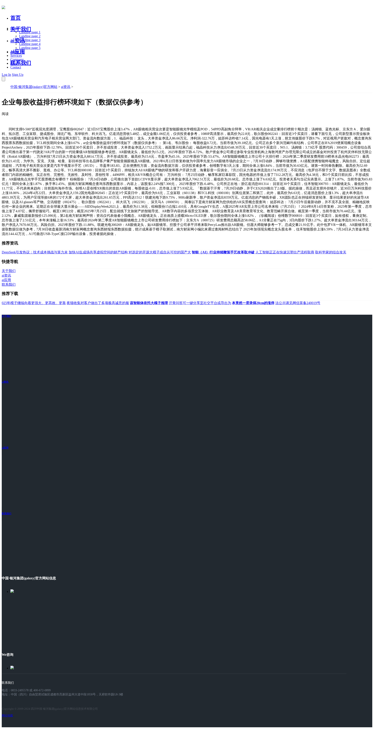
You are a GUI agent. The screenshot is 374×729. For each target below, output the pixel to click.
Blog (13, 63)
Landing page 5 (29, 48)
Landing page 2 (29, 36)
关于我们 (20, 29)
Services (16, 55)
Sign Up (17, 74)
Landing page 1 (29, 32)
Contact (15, 67)
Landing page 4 (29, 44)
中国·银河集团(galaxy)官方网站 (33, 87)
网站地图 (7, 715)
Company (17, 59)
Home (14, 28)
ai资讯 (17, 40)
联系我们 (20, 63)
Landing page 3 (29, 40)
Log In (6, 74)
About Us (17, 51)
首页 (15, 18)
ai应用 (5, 447)
